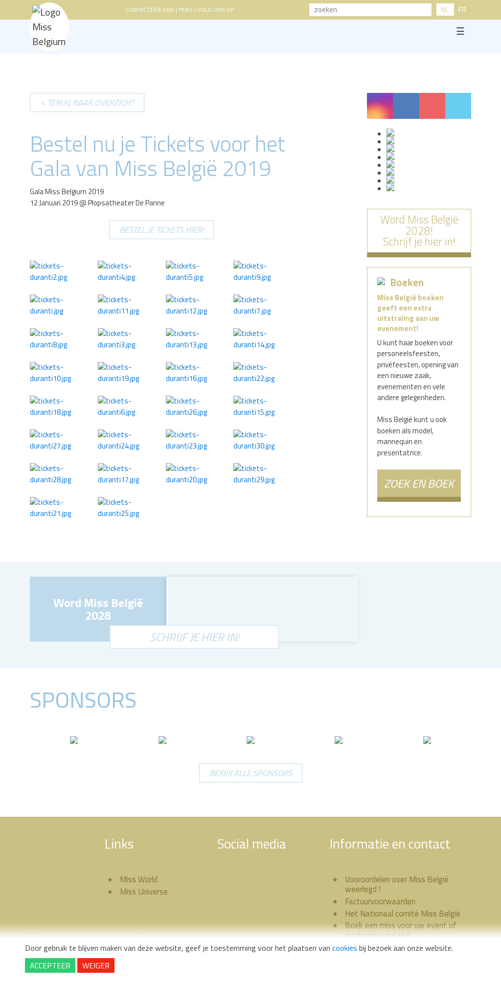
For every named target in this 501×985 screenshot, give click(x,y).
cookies (344, 948)
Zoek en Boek (419, 483)
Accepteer (50, 965)
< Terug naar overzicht (87, 102)
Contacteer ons (149, 9)
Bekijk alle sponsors (250, 773)
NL (445, 9)
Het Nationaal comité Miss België (402, 913)
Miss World (139, 879)
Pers (186, 9)
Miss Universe (144, 891)
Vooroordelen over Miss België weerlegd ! (397, 884)
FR (462, 9)
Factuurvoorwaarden (380, 901)
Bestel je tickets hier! (161, 229)
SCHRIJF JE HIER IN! (194, 637)
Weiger (96, 965)
